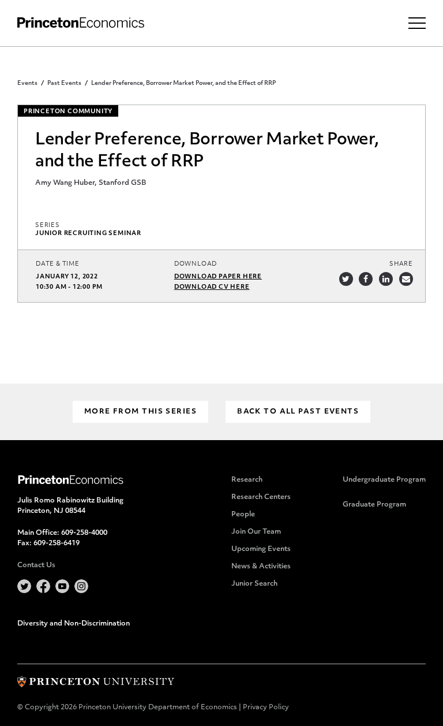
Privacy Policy (266, 707)
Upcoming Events (261, 549)
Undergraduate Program (384, 479)
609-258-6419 (56, 543)
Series (47, 225)
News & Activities (261, 566)
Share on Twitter (346, 279)
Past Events (64, 83)
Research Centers (261, 497)
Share (401, 264)
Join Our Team (256, 531)
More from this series (140, 411)
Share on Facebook (366, 279)
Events (27, 83)
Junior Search (254, 583)
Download (195, 264)
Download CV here (212, 287)
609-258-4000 (84, 533)
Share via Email (406, 279)
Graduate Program (374, 504)
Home (80, 22)
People (243, 514)
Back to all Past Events (298, 411)
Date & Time (58, 264)
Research (246, 479)
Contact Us (36, 565)
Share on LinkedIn (386, 279)
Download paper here (218, 277)
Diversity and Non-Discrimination (73, 623)
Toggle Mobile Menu (417, 23)
